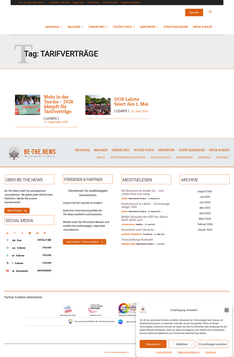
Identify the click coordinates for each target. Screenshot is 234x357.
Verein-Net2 (93, 2)
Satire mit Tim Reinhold (131, 234)
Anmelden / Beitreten (59, 2)
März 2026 (205, 218)
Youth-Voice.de (110, 2)
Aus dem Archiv (128, 224)
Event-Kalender (176, 27)
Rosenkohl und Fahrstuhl (137, 230)
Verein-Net (96, 27)
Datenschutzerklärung (188, 352)
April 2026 (205, 213)
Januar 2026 (205, 229)
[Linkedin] (7, 233)
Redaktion (139, 224)
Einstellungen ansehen (213, 344)
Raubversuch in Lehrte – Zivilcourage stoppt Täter (145, 205)
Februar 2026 (205, 224)
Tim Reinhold (147, 234)
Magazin (74, 27)
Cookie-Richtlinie (164, 352)
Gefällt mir (44, 240)
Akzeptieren (153, 344)
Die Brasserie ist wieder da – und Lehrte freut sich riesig (142, 192)
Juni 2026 (205, 202)
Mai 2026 (205, 207)
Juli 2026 (205, 196)
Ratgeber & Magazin (130, 2)
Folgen (47, 248)
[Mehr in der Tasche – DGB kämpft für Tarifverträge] (27, 105)
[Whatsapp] (22, 233)
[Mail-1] (37, 233)
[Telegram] (30, 233)
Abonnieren (44, 271)
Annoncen (147, 27)
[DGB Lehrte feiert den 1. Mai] (98, 105)
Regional (52, 27)
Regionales (78, 2)
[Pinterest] (15, 233)
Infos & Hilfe (202, 27)
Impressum (210, 352)
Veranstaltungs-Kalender (137, 240)
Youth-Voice (122, 27)
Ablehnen (182, 344)
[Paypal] (45, 233)
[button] (227, 310)
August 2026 (205, 191)
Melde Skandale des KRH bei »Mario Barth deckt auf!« (144, 218)
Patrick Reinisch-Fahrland (137, 198)
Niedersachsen (128, 244)
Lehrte (51, 118)
